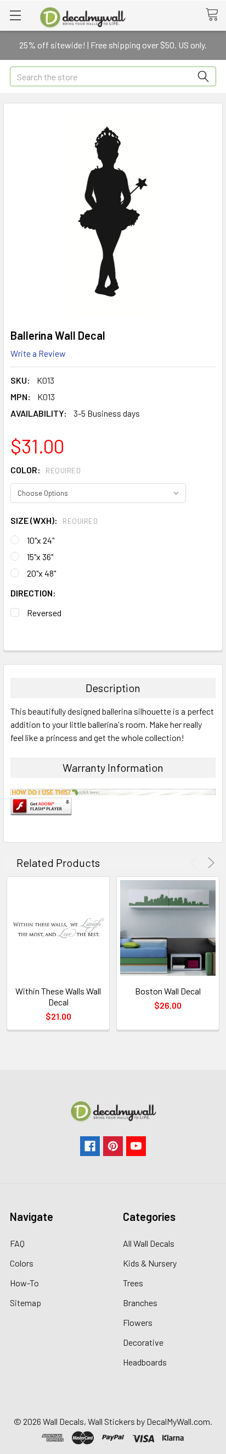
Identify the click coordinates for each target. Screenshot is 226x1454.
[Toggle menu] (15, 15)
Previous (195, 863)
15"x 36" (40, 556)
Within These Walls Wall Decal (58, 996)
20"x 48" (41, 573)
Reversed (44, 612)
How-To (24, 1283)
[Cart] (215, 15)
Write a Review (38, 353)
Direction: (33, 593)
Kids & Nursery (150, 1263)
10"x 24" (40, 540)
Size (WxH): (54, 520)
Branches (140, 1302)
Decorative (143, 1342)
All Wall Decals (148, 1243)
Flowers (137, 1322)
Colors (21, 1263)
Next (209, 863)
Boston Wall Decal (168, 991)
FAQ (17, 1243)
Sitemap (25, 1302)
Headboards (145, 1362)
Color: (45, 470)
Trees (133, 1283)
